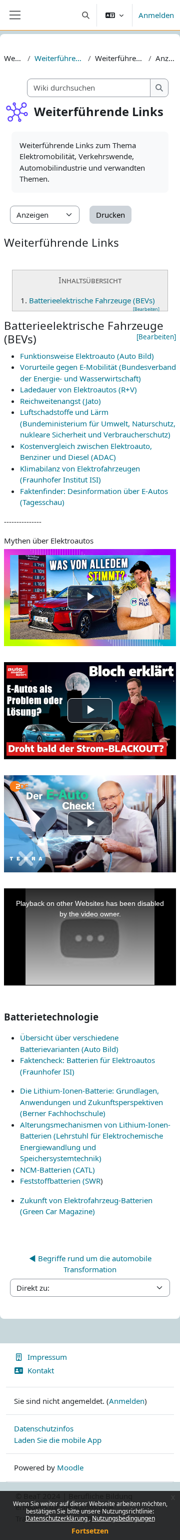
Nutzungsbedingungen (123, 1518)
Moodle (70, 1467)
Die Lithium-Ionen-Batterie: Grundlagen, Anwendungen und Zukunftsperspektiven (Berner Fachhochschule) (91, 1102)
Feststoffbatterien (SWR (60, 1181)
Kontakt (41, 1370)
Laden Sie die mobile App (58, 1440)
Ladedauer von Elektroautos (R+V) (78, 389)
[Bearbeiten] (146, 309)
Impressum (47, 1357)
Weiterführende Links (59, 58)
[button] (86, 15)
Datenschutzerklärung (57, 1518)
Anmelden (156, 15)
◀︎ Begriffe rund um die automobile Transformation (90, 1264)
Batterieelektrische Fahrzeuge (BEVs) (92, 300)
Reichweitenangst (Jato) (60, 401)
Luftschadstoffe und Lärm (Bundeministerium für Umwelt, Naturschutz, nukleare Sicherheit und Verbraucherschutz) (98, 423)
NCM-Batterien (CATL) (57, 1170)
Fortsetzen (90, 1530)
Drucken (110, 215)
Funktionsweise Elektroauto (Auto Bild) (87, 356)
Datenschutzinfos (44, 1428)
